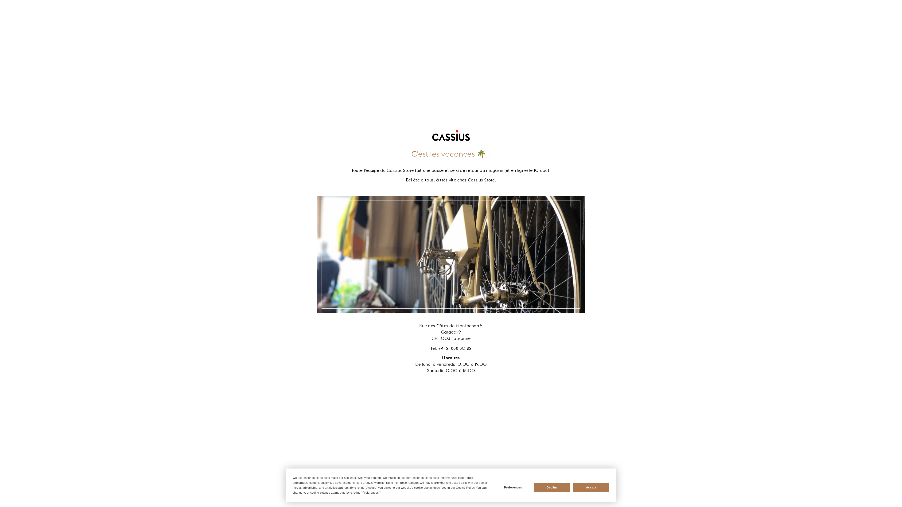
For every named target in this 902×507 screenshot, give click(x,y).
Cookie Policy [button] (465, 487)
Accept (591, 487)
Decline (552, 487)
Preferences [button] (370, 492)
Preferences (513, 487)
